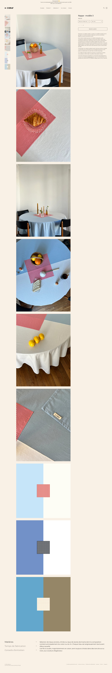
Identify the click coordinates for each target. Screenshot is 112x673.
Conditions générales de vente (71, 664)
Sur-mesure (63, 8)
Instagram (105, 664)
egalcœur (9, 664)
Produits (48, 8)
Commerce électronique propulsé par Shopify (13, 665)
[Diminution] (79, 25)
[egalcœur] (9, 8)
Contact (70, 8)
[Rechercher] (104, 8)
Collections (55, 8)
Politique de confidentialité (90, 664)
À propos (42, 8)
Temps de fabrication (15, 646)
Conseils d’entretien (14, 650)
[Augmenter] (83, 25)
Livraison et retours (81, 664)
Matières (9, 642)
